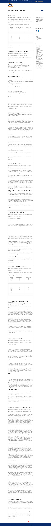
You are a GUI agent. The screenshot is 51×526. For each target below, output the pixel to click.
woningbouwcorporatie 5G (14, 218)
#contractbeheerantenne (14, 168)
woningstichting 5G (19, 218)
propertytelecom (13, 20)
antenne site (18, 53)
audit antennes (21, 306)
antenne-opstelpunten (16, 19)
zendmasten (23, 20)
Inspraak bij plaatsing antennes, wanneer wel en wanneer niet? (18, 51)
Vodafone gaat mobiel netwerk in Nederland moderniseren (39, 18)
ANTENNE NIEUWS (21, 0)
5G (9, 53)
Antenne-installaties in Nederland (23, 53)
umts (36, 67)
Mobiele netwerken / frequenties (12, 17)
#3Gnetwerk (10, 168)
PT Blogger (11, 15)
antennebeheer (20, 19)
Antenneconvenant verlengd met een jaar (39, 15)
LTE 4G (38, 60)
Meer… (36, 40)
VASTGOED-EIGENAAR (10, 0)
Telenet (9, 344)
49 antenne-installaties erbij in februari (14, 14)
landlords (26, 57)
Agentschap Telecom (18, 238)
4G (9, 411)
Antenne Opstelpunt (15, 53)
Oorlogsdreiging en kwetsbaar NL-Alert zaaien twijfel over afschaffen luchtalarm (39, 20)
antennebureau (27, 19)
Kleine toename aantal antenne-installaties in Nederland (17, 266)
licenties (36, 60)
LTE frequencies (37, 61)
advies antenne (13, 106)
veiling (40, 67)
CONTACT (41, 8)
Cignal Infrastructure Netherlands (14, 16)
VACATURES (37, 8)
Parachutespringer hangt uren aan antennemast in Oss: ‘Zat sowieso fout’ (39, 23)
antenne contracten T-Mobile (18, 106)
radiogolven (37, 64)
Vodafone (21, 20)
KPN (8, 17)
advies (14, 411)
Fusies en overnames (38, 58)
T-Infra (28, 17)
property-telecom (28, 272)
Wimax (39, 68)
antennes (42, 54)
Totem (10, 344)
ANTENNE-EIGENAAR (16, 0)
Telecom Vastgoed (12, 58)
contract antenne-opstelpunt (21, 16)
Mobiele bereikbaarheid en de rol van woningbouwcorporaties (18, 301)
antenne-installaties (12, 19)
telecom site (18, 20)
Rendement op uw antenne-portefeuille (24, 17)
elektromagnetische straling (39, 56)
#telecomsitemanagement (19, 168)
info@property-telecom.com (39, 38)
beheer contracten (20, 57)
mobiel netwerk (17, 272)
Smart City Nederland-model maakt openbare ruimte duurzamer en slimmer (20, 407)
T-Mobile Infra (12, 105)
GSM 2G (36, 59)
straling (40, 64)
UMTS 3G (38, 67)
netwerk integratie (21, 272)
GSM (41, 58)
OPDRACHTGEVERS (26, 0)
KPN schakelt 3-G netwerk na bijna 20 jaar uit (15, 163)
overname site (28, 57)
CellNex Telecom (23, 57)
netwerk (36, 62)
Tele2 (14, 105)
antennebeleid (23, 19)
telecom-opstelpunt (20, 55)
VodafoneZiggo (25, 55)
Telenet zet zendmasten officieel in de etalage (15, 338)
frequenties (37, 57)
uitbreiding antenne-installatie (11, 108)
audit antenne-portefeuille (17, 306)
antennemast (28, 53)
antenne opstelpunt (23, 106)
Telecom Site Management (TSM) (14, 55)
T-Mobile (16, 20)
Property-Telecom (18, 17)
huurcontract (39, 59)
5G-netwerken (11, 53)
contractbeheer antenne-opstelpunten (27, 16)
